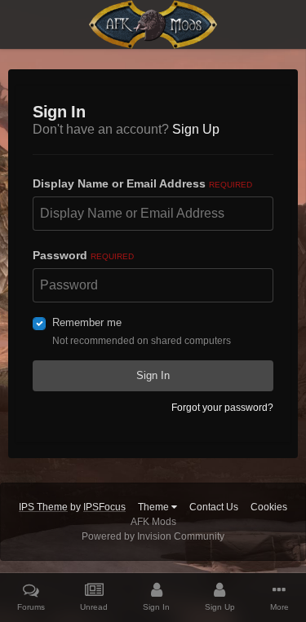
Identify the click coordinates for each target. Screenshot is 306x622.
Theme (154, 507)
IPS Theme (43, 507)
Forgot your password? (222, 407)
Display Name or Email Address (142, 183)
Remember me (87, 322)
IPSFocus (104, 507)
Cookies (269, 507)
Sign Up (196, 129)
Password (83, 255)
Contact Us (213, 507)
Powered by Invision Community (153, 536)
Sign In (153, 375)
